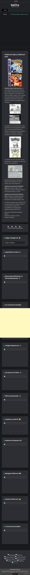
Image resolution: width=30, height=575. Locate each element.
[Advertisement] (15, 32)
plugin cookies (26, 573)
